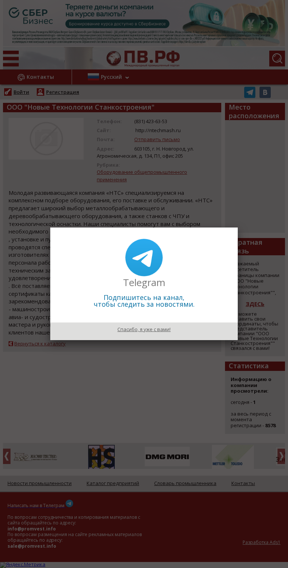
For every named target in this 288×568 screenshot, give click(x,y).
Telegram (144, 282)
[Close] (237, 227)
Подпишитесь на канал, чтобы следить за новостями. (144, 301)
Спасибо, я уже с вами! (144, 329)
